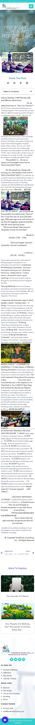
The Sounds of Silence (17, 596)
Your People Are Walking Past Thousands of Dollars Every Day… (17, 627)
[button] (5, 720)
